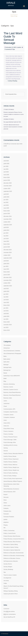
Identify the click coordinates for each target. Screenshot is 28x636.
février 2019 (7, 330)
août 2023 (6, 260)
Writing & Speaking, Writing (11, 591)
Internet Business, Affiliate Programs (13, 481)
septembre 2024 (8, 224)
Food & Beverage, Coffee (10, 439)
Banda (5, 373)
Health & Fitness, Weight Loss (11, 467)
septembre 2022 (8, 285)
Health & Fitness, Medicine (10, 464)
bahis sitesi (6, 361)
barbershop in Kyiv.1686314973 (12, 375)
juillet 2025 (6, 197)
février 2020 (7, 322)
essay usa (6, 425)
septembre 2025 (8, 191)
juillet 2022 (6, 291)
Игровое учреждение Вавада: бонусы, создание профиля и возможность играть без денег (14, 114)
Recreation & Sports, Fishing (11, 547)
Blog (5, 381)
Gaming (6, 448)
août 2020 (6, 313)
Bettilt (5, 378)
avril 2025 (6, 205)
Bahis (5, 356)
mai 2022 (6, 296)
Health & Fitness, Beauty (10, 456)
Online (5, 502)
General (6, 450)
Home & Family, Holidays (10, 475)
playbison (6, 522)
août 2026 (6, 160)
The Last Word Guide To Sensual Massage (13, 38)
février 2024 (7, 244)
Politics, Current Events (10, 533)
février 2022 (7, 305)
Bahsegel (6, 364)
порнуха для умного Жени (11, 593)
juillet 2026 (6, 163)
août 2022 (6, 288)
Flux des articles (9, 611)
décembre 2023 (8, 249)
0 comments (8, 49)
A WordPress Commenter (10, 143)
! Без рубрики (7, 345)
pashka (5, 519)
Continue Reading (12, 80)
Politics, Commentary (9, 530)
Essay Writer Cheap (9, 428)
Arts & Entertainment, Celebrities (12, 350)
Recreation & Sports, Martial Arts (12, 550)
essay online (7, 423)
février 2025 (7, 210)
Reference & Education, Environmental (13, 552)
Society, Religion (8, 566)
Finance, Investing (8, 434)
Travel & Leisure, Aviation (10, 575)
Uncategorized (7, 577)
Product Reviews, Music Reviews (12, 541)
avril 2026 (6, 171)
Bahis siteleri (7, 359)
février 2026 (7, 177)
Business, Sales (8, 398)
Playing (5, 525)
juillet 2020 (6, 316)
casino (5, 400)
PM (4, 527)
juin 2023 (6, 266)
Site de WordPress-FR (9, 617)
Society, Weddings (8, 569)
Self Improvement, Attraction (11, 561)
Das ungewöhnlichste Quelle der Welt (12, 122)
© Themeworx (4, 633)
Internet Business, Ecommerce (11, 489)
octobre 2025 (7, 188)
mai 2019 (6, 327)
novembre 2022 (8, 280)
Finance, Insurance (8, 431)
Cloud (5, 406)
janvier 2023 (7, 274)
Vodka (5, 583)
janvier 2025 (7, 213)
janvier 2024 (7, 247)
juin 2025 (6, 199)
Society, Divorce (8, 564)
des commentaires (10, 614)
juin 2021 (6, 308)
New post (6, 497)
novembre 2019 (8, 324)
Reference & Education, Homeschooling (14, 555)
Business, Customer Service (11, 389)
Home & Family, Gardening (10, 473)
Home (12, 16)
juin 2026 (6, 166)
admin (19, 47)
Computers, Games (8, 414)
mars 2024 (6, 241)
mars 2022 (6, 302)
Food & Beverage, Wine (10, 442)
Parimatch (6, 513)
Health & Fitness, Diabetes (10, 461)
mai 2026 (6, 169)
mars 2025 (6, 208)
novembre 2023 (8, 252)
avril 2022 (6, 299)
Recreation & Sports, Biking (11, 544)
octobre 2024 (7, 222)
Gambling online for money (10, 445)
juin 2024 (6, 233)
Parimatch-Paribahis (9, 516)
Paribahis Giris (7, 511)
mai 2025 (6, 202)
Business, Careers (8, 386)
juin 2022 (6, 294)
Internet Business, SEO (9, 491)
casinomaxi (6, 403)
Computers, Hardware (9, 417)
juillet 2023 (6, 263)
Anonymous (7, 348)
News (5, 500)
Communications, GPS (9, 409)
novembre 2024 (8, 219)
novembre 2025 (8, 185)
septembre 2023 (8, 258)
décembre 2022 (8, 277)
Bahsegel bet (7, 370)
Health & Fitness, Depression (11, 459)
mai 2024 (6, 235)
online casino (7, 505)
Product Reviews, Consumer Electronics (14, 538)
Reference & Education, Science (12, 558)
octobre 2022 (7, 283)
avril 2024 (6, 238)
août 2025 (6, 194)
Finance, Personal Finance (10, 436)
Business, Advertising (9, 384)
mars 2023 (6, 269)
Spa (16, 16)
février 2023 (7, 271)
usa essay (6, 580)
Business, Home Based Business (12, 392)
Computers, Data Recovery (10, 411)
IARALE (10, 2)
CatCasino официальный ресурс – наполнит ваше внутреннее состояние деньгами (13, 126)
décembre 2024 (8, 216)
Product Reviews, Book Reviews (12, 536)
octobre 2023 (7, 255)
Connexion (6, 608)
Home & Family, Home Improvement (13, 478)
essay (5, 420)
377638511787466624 (9, 109)
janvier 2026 (7, 180)
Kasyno (5, 494)
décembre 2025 (8, 183)
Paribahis (6, 508)
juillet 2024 (6, 230)
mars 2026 (6, 174)
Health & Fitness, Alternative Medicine (13, 453)
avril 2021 (6, 310)
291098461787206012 (9, 119)
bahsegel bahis (7, 367)
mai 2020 (6, 319)
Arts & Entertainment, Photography (12, 353)
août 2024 (6, 227)
